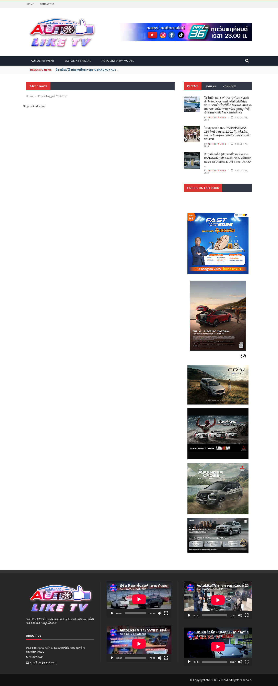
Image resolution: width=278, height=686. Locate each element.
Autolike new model (118, 61)
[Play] (112, 613)
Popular (211, 86)
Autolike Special (78, 61)
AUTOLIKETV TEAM (217, 680)
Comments (229, 86)
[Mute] (160, 613)
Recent (192, 86)
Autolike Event (43, 61)
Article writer (217, 117)
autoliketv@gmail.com (42, 662)
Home (30, 3)
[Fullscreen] (166, 613)
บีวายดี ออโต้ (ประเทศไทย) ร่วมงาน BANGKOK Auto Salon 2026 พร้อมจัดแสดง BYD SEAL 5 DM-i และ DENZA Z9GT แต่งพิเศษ (130, 69)
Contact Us (47, 3)
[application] (139, 599)
